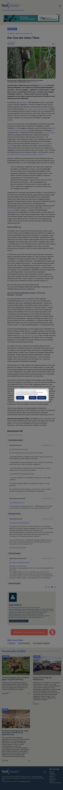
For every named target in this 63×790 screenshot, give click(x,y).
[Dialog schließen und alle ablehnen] (47, 390)
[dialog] (31, 395)
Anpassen (20, 397)
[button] (60, 7)
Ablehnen (32, 397)
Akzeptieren (42, 397)
